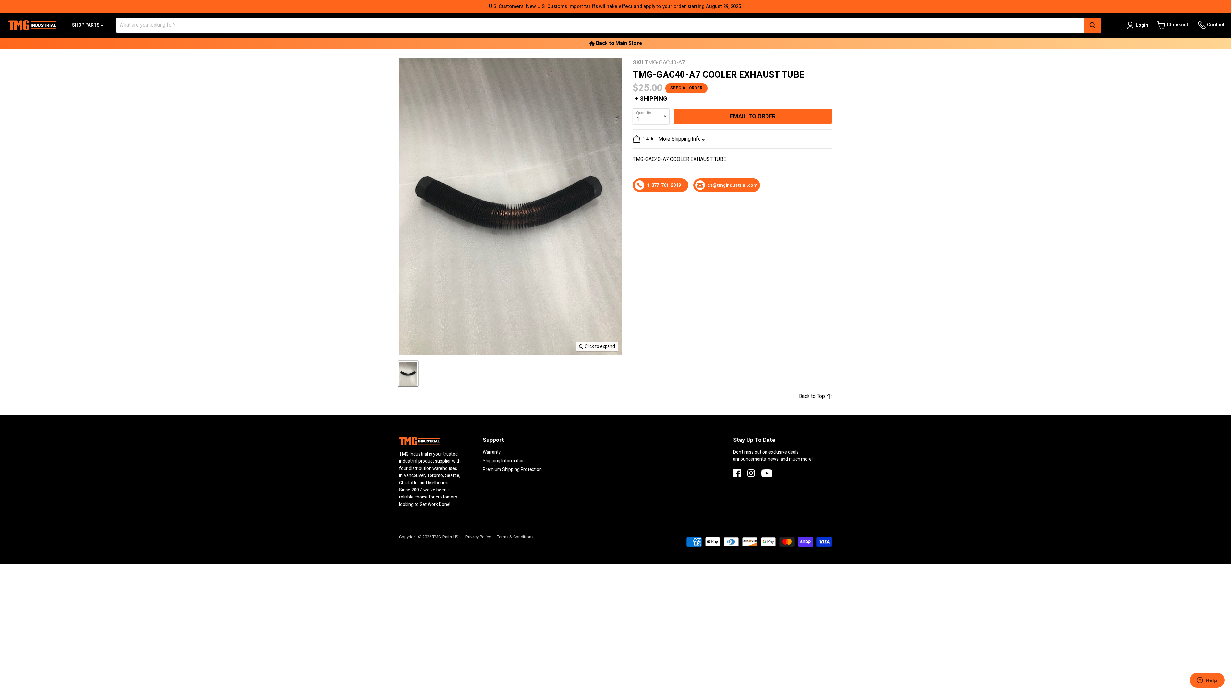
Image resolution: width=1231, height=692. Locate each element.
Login (1142, 25)
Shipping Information (504, 460)
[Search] (1092, 25)
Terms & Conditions (515, 537)
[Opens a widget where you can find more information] (1207, 681)
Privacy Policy (478, 537)
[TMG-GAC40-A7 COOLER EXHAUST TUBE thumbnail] (408, 373)
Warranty (492, 452)
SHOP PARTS (86, 25)
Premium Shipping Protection (512, 469)
